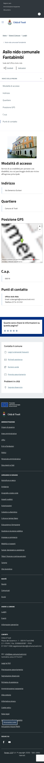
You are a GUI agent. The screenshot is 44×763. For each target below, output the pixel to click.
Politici (3, 452)
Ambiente (5, 486)
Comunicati (5, 590)
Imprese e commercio (9, 537)
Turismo (4, 562)
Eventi (3, 618)
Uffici (3, 439)
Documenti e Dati (7, 465)
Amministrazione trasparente (11, 7)
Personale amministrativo (11, 458)
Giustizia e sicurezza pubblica (12, 531)
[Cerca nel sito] (38, 22)
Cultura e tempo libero (9, 518)
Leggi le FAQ (6, 663)
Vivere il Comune (14, 35)
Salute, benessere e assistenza (12, 550)
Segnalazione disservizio (10, 675)
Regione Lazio (7, 3)
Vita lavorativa (6, 569)
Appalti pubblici (7, 499)
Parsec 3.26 (8, 752)
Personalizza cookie (10, 722)
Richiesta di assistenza (9, 682)
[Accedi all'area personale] (39, 14)
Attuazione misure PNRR (10, 726)
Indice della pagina (9, 78)
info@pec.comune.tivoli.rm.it (15, 654)
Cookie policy (6, 707)
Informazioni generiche (9, 624)
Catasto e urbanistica (9, 512)
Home (5, 35)
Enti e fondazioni (7, 446)
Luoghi (24, 35)
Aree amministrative (9, 433)
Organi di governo (8, 427)
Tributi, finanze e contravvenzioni (13, 556)
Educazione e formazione (10, 524)
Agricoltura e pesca (8, 480)
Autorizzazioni (6, 505)
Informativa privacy (8, 701)
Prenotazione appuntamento (12, 669)
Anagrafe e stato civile (9, 493)
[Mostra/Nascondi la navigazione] (2, 22)
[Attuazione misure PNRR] (22, 405)
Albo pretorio (7, 10)
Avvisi (3, 596)
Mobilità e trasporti (8, 543)
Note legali (5, 713)
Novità (3, 584)
